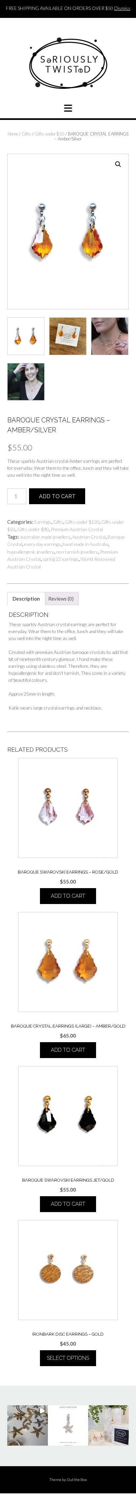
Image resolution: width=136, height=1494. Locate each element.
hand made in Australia (85, 544)
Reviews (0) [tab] (61, 599)
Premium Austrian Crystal (77, 529)
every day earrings (42, 544)
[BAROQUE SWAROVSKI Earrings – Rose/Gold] (68, 808)
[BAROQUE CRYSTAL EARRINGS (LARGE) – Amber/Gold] (68, 962)
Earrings (42, 522)
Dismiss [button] (122, 8)
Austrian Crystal (89, 537)
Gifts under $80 (33, 529)
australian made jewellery (45, 537)
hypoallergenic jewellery (30, 552)
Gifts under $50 (49, 133)
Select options (68, 1358)
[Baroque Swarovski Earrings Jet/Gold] (68, 1116)
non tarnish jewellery (77, 552)
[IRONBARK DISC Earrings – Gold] (68, 1270)
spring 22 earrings (61, 559)
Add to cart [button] (68, 896)
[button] (118, 164)
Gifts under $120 (82, 522)
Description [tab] (26, 599)
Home (13, 133)
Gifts (26, 133)
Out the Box (77, 1479)
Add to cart (57, 496)
